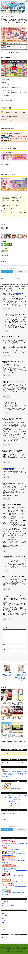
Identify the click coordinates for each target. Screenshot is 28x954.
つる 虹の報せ (8, 418)
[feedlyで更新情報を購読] (4, 251)
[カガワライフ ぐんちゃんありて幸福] (7, 228)
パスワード (4, 261)
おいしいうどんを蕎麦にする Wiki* (9, 905)
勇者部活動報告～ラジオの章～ (17, 881)
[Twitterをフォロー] (2, 251)
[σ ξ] (2, 228)
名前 (4, 644)
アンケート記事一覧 (8, 948)
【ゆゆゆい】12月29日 (7, 803)
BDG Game (16, 797)
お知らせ (4, 278)
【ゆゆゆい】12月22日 (7, 805)
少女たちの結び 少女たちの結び (12, 450)
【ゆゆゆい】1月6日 (6, 801)
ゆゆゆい (9, 278)
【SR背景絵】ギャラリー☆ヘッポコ (12, 947)
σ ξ (6, 361)
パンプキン (7, 595)
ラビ (7, 336)
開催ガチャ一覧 (16, 948)
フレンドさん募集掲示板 (16, 788)
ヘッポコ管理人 (17, 278)
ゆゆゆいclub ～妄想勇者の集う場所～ (15, 951)
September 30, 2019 (5, 214)
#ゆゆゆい (14, 208)
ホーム (2, 947)
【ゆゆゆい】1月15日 (6, 799)
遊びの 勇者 (10, 402)
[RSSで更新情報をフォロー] (7, 251)
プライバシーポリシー (12, 949)
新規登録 (21, 271)
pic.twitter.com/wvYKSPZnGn (7, 210)
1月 (4, 915)
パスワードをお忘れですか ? (14, 275)
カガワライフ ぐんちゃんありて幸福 (13, 293)
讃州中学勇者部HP (15, 849)
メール (4, 649)
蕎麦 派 (7, 483)
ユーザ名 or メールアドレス (7, 255)
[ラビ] (4, 228)
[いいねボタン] (2, 224)
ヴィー (14, 801)
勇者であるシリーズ (20, 866)
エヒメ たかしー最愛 (9, 468)
